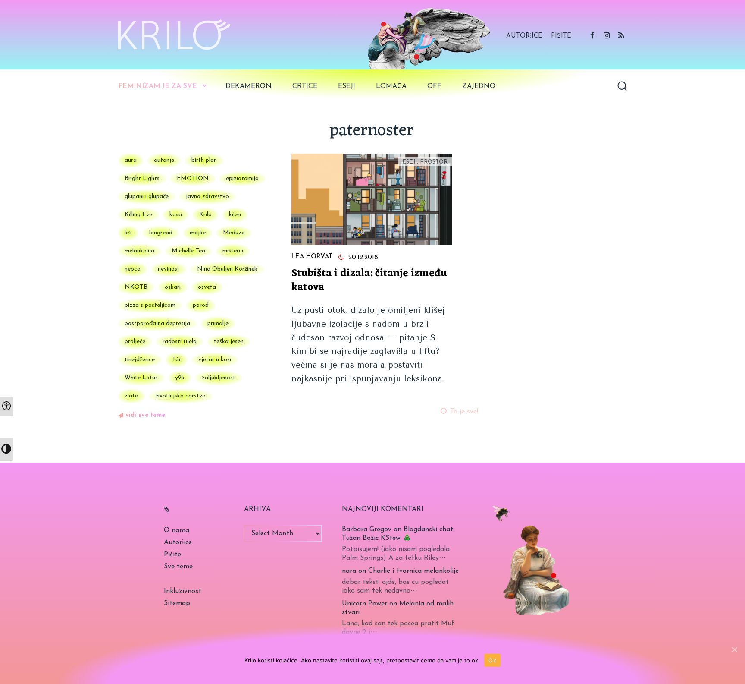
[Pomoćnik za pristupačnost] (6, 406)
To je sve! (464, 411)
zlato (131, 396)
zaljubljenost (218, 378)
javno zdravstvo (207, 196)
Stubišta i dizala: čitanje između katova (369, 280)
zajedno (478, 86)
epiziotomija (242, 178)
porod (201, 305)
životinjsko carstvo (181, 396)
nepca (133, 269)
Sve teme (178, 566)
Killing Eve (138, 214)
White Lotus (141, 378)
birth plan (204, 160)
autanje (164, 160)
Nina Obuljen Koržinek (227, 269)
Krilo (205, 214)
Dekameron (248, 86)
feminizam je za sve (157, 86)
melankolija (139, 251)
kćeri (235, 214)
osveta (207, 287)
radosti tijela (180, 341)
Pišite (561, 36)
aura (131, 160)
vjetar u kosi (214, 359)
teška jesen (229, 341)
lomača (391, 86)
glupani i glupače (147, 196)
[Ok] (734, 649)
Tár (176, 359)
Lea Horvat (311, 257)
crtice (304, 86)
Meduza (234, 233)
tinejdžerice (140, 359)
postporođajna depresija (157, 323)
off (434, 86)
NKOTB (136, 287)
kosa (175, 214)
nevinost (169, 269)
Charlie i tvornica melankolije (413, 570)
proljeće (135, 341)
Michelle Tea (188, 251)
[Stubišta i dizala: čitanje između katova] (371, 200)
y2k (180, 378)
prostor (434, 162)
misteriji (232, 251)
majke (198, 233)
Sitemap (177, 603)
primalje (218, 323)
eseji (346, 86)
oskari (173, 287)
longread (160, 233)
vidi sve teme (145, 415)
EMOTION (193, 178)
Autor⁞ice (524, 36)
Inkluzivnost (182, 591)
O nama (176, 530)
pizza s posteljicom (150, 305)
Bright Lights (142, 178)
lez (128, 233)
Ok (492, 660)
